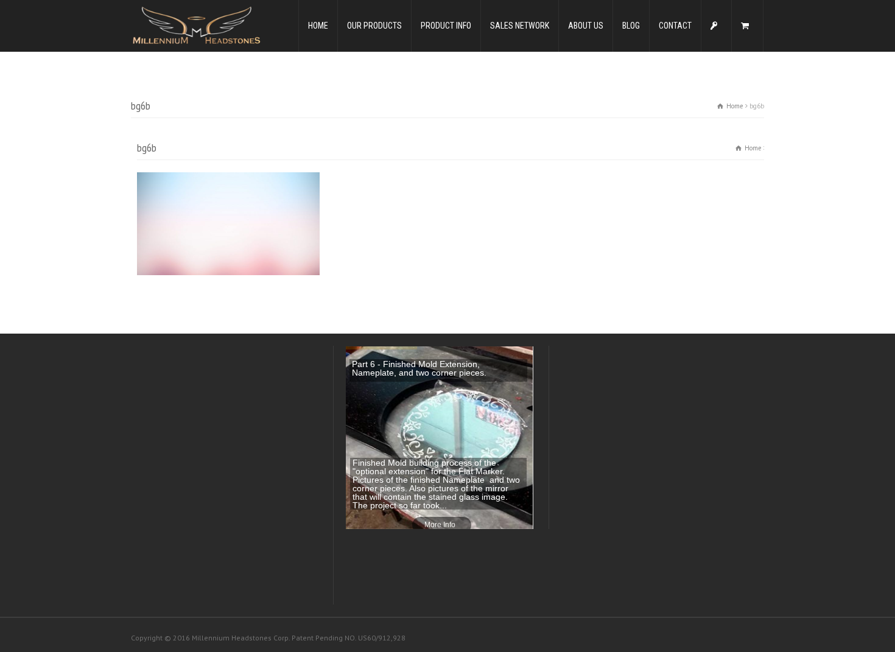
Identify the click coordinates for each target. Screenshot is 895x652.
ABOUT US (585, 25)
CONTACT (675, 25)
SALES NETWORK (519, 25)
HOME (318, 25)
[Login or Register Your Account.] (716, 26)
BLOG (631, 25)
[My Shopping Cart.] (747, 26)
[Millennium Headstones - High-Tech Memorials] (196, 25)
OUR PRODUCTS (374, 25)
